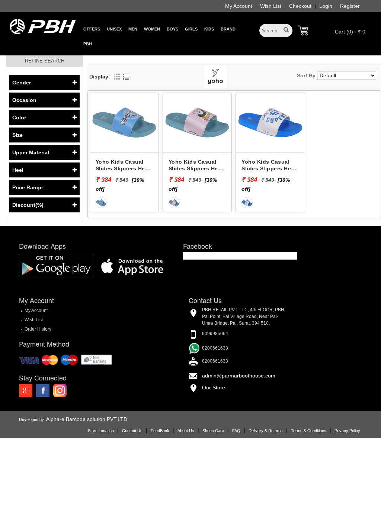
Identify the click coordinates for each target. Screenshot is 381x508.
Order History (38, 329)
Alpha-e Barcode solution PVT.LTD (86, 419)
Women (152, 29)
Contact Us (132, 430)
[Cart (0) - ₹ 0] (303, 30)
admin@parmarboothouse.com (238, 376)
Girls (191, 29)
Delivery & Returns (266, 430)
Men (132, 29)
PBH (87, 44)
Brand (228, 29)
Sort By (306, 75)
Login (325, 6)
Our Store (213, 387)
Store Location (101, 430)
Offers (91, 29)
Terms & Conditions (308, 430)
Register (350, 6)
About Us (185, 430)
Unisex (114, 29)
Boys (172, 29)
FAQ (236, 430)
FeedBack (160, 430)
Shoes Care (213, 430)
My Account (238, 6)
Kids (209, 29)
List (126, 77)
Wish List (270, 6)
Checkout (300, 6)
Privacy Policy (347, 430)
